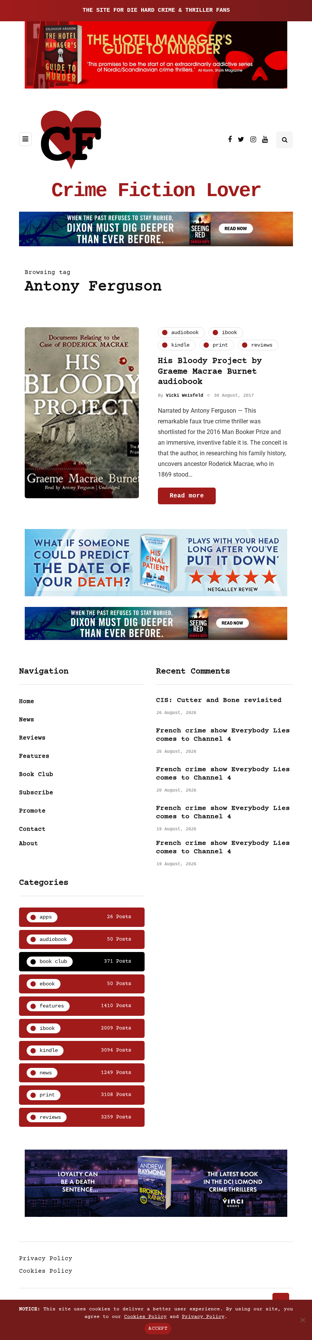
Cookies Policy (45, 1271)
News (26, 719)
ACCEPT (157, 1328)
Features (34, 756)
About (28, 843)
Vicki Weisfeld (184, 395)
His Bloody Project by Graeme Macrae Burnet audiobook (210, 371)
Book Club (36, 774)
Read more (187, 496)
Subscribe (36, 792)
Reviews (32, 738)
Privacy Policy (45, 1258)
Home (26, 701)
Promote (32, 811)
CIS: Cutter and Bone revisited (219, 700)
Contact (32, 829)
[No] (302, 1320)
